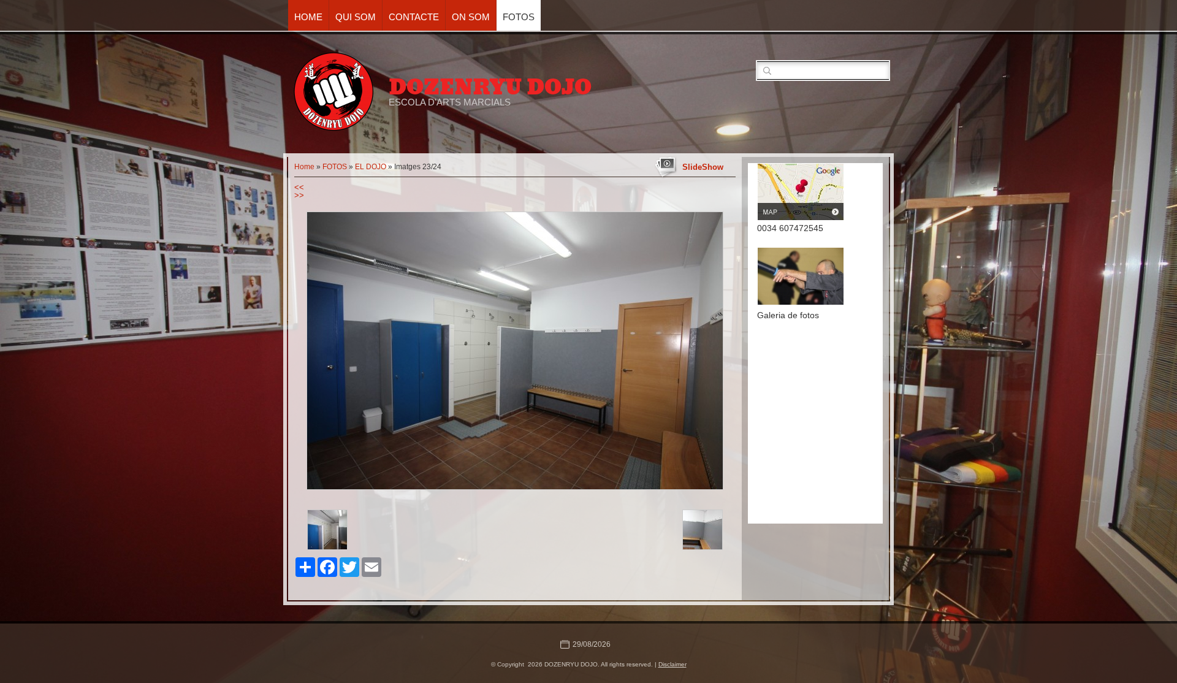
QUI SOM (355, 17)
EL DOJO (370, 166)
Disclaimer (672, 664)
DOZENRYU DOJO (490, 87)
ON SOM (471, 17)
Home (308, 17)
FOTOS (519, 17)
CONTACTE (414, 17)
